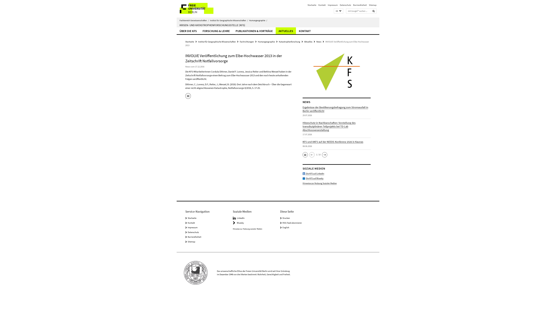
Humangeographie (258, 20)
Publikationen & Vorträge (254, 31)
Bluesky (240, 222)
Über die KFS (188, 31)
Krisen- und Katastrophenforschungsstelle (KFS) (212, 25)
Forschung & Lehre (216, 31)
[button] (338, 11)
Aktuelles (286, 31)
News (318, 41)
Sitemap (372, 5)
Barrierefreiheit (360, 5)
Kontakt (322, 5)
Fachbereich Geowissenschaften (194, 20)
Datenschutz (345, 5)
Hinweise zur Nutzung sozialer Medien (247, 229)
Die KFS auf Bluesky (314, 178)
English (285, 227)
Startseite (312, 5)
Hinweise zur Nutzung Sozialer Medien (320, 183)
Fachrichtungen (247, 41)
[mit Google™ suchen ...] (373, 11)
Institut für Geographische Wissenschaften (229, 20)
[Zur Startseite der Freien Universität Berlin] (201, 9)
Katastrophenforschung (289, 41)
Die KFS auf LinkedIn (315, 173)
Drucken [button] (286, 218)
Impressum (333, 5)
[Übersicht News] (188, 96)
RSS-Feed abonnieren (292, 222)
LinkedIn (241, 218)
